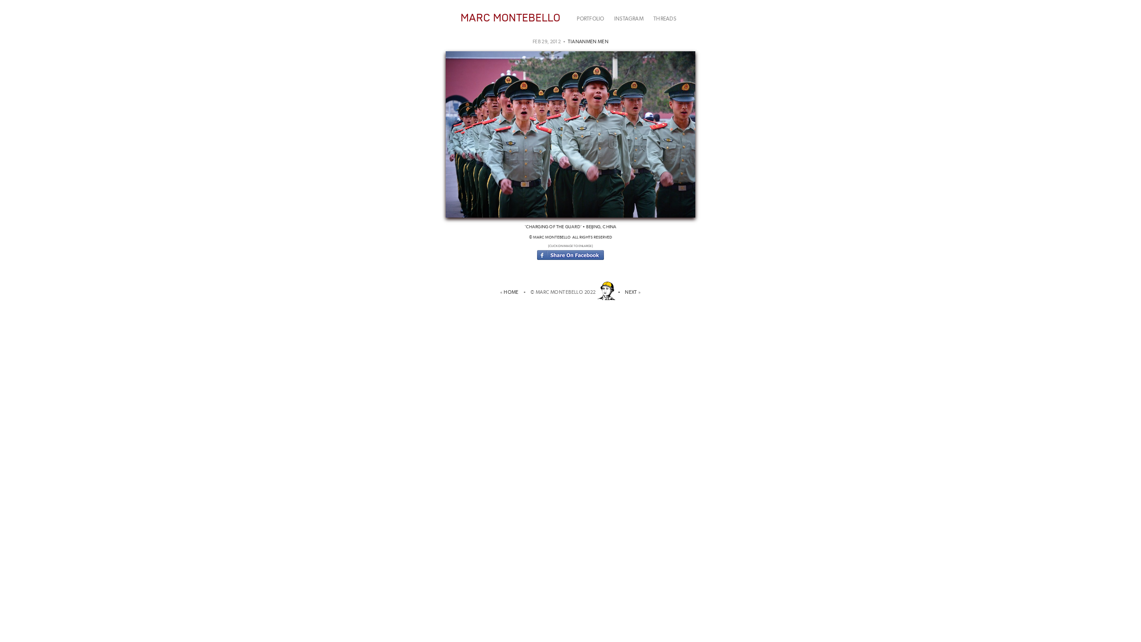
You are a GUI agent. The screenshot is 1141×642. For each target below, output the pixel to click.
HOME (512, 292)
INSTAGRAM (629, 19)
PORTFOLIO (590, 19)
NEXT (631, 292)
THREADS (664, 19)
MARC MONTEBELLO (510, 17)
